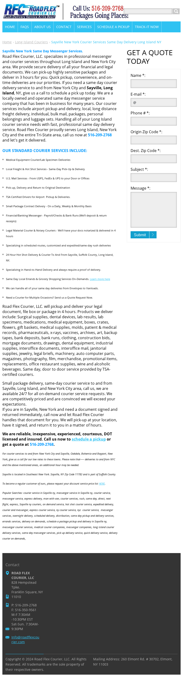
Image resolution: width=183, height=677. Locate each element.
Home (7, 42)
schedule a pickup (89, 439)
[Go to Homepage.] (65, 17)
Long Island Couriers (31, 42)
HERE (102, 483)
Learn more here (100, 279)
